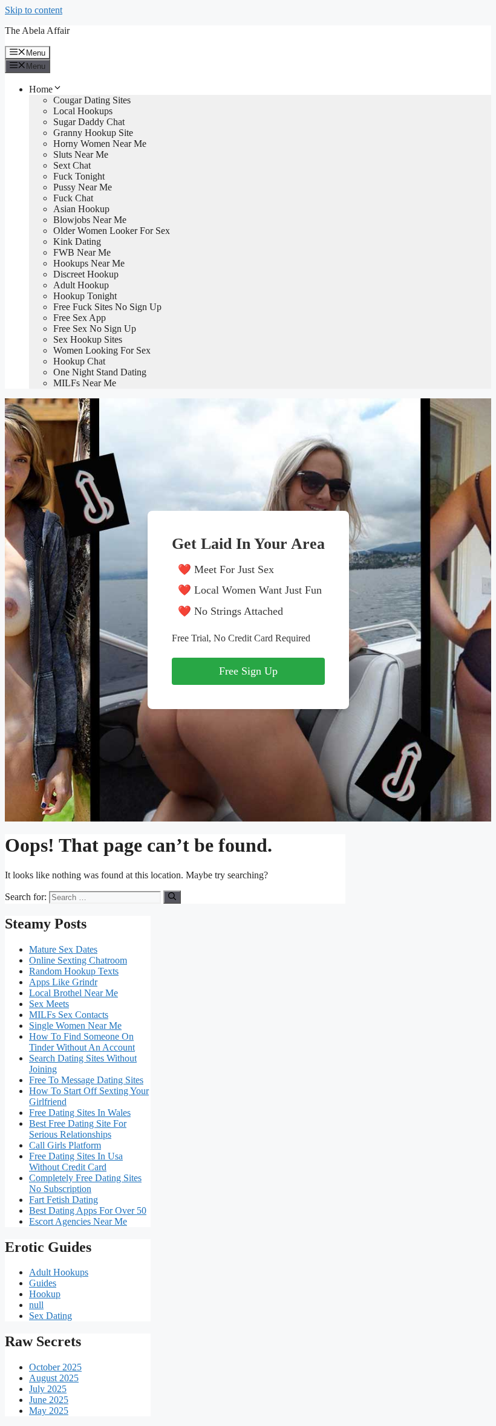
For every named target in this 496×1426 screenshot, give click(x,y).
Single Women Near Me (75, 1025)
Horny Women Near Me (99, 143)
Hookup (44, 1294)
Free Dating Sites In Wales (80, 1112)
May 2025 (48, 1410)
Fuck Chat (73, 198)
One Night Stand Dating (99, 372)
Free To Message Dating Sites (86, 1080)
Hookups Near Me (89, 263)
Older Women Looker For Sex (111, 230)
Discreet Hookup (86, 274)
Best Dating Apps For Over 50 (87, 1210)
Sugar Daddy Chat (89, 122)
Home (41, 89)
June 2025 (48, 1400)
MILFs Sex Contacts (68, 1015)
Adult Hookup (81, 285)
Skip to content (33, 10)
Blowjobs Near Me (89, 220)
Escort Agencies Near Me (78, 1221)
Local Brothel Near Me (73, 993)
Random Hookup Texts (74, 971)
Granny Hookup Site (93, 133)
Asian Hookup (81, 209)
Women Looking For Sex (102, 350)
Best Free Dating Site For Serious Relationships (77, 1128)
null (36, 1305)
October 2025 (55, 1367)
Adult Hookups (58, 1272)
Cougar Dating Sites (92, 100)
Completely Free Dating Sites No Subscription (85, 1183)
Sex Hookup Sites (87, 339)
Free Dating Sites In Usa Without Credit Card (76, 1161)
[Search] (172, 897)
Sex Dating (50, 1316)
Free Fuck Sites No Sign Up (107, 307)
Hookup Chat (79, 361)
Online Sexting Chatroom (78, 960)
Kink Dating (77, 241)
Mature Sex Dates (63, 949)
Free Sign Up (248, 671)
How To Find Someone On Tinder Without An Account (82, 1041)
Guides (42, 1283)
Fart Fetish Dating (63, 1199)
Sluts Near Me (80, 154)
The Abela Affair (37, 30)
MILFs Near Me (84, 383)
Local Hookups (83, 111)
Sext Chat (72, 165)
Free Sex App (79, 318)
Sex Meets (49, 1004)
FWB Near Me (82, 252)
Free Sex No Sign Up (94, 328)
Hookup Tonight (85, 296)
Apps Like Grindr (63, 982)
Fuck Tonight (79, 176)
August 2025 (54, 1378)
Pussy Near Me (82, 187)
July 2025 (48, 1389)
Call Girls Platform (65, 1145)
